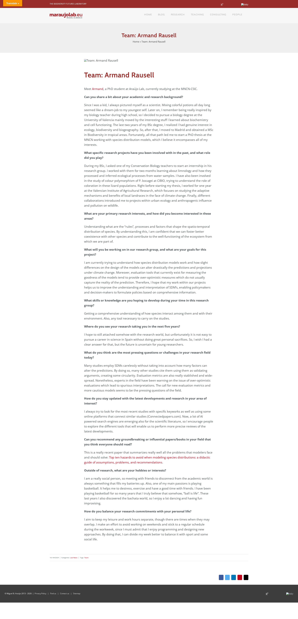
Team (86, 557)
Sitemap (76, 593)
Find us (53, 593)
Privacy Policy (40, 593)
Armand (97, 89)
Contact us (64, 593)
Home (136, 41)
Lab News (73, 557)
